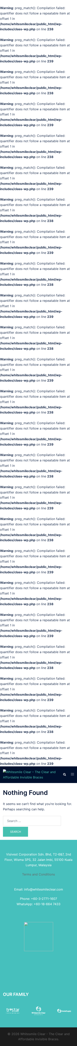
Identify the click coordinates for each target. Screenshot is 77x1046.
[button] (64, 774)
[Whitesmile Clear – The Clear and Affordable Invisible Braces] (30, 774)
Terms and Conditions (38, 874)
